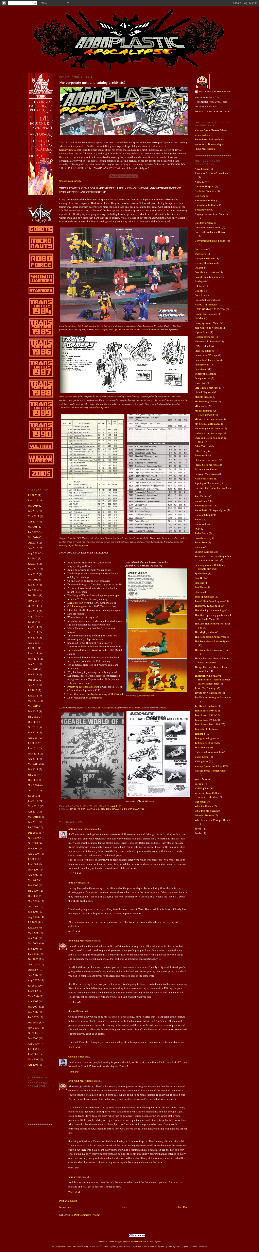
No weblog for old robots (208, 428)
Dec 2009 (33, 832)
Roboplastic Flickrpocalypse (210, 510)
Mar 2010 (33, 817)
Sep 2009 (33, 848)
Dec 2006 (33, 1022)
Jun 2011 (33, 748)
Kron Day (200, 383)
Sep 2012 (33, 685)
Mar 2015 (33, 579)
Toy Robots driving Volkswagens (213, 697)
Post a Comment (68, 1201)
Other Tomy (201, 451)
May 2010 (33, 806)
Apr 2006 (33, 1064)
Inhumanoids (202, 364)
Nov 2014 (33, 600)
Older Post (182, 1207)
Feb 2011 (33, 769)
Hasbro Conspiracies (206, 304)
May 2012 (33, 701)
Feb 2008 (33, 948)
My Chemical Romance (208, 424)
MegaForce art (75, 602)
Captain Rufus (76, 1056)
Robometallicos (203, 505)
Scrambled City (203, 538)
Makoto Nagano (203, 397)
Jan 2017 (33, 532)
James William (139, 1241)
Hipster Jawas (202, 332)
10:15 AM (75, 1002)
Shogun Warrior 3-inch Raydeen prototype (95, 595)
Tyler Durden (202, 747)
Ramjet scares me (204, 478)
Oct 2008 (33, 906)
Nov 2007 (33, 964)
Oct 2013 (33, 632)
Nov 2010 (33, 785)
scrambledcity (202, 135)
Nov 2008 (33, 901)
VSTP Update (202, 788)
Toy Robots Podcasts (206, 706)
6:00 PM (74, 1167)
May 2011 (33, 753)
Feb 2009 (33, 885)
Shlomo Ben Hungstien (81, 829)
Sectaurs (199, 547)
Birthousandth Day (205, 200)
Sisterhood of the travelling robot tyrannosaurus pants (213, 558)
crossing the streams (206, 263)
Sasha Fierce (201, 533)
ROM (198, 528)
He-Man (199, 318)
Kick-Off (113, 329)
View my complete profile (212, 111)
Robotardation (203, 515)
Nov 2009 (33, 838)
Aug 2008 (33, 917)
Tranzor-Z (200, 733)
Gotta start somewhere (207, 300)
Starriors (199, 592)
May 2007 (33, 996)
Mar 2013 (33, 669)
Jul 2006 (32, 1049)
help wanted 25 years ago (208, 327)
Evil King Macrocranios (81, 940)
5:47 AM (74, 1047)
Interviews (200, 369)
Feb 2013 (33, 674)
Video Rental (202, 757)
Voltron (199, 784)
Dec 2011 (33, 722)
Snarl (97, 329)
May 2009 (33, 869)
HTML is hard (202, 346)
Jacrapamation (202, 378)
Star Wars (200, 587)
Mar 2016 (33, 537)
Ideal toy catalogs (204, 350)
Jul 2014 (32, 621)
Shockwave (135, 329)
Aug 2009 (33, 853)
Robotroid (200, 524)
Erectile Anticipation (206, 272)
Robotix (199, 519)
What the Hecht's (204, 806)
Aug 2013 (33, 643)
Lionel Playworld (204, 392)
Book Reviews (203, 209)
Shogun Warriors (204, 551)
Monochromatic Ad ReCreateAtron (205, 412)
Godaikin (200, 295)
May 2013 (33, 658)
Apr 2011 (33, 759)
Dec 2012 (33, 679)
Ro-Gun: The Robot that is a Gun (213, 488)
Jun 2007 (33, 991)
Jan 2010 (33, 827)
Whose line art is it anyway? (82, 617)
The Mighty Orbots (205, 632)
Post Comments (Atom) (87, 1215)
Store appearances (204, 596)
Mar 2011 (33, 764)
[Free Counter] (121, 1236)
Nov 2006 (33, 1028)
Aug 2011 (33, 737)
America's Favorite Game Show (211, 173)
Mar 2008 (33, 943)
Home (124, 1207)
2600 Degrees (155, 1241)
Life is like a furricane (207, 387)
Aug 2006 (33, 1043)
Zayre (198, 828)
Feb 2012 (33, 711)
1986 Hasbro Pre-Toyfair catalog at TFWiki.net (97, 694)
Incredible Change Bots (208, 360)
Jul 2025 (32, 495)
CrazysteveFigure (204, 258)
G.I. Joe (199, 286)
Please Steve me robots (207, 464)
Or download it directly (70, 180)
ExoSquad (200, 281)
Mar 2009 (33, 880)
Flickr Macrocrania (205, 148)
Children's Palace (204, 223)
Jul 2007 (32, 985)
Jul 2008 (32, 922)
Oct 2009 (33, 843)
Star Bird (199, 583)
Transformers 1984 (205, 710)
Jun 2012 (33, 695)
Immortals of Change (206, 355)
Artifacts (199, 182)
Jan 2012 (33, 716)
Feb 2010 (33, 822)
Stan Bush (200, 578)
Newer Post (65, 1207)
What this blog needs (206, 810)
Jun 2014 (33, 627)
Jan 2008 (33, 954)
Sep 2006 (33, 1038)
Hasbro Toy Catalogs (84, 809)
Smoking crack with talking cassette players (210, 567)
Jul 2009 (32, 859)
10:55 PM (74, 873)
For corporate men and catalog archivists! (92, 82)
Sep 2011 (33, 732)
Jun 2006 (33, 1054)
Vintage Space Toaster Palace (211, 130)
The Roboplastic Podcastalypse (122, 809)
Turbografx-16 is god (206, 743)
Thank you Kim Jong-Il (207, 605)
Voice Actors (202, 779)
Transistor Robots (204, 729)
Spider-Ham (201, 573)
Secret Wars (201, 542)
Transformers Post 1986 (207, 724)
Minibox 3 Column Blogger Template (114, 1241)
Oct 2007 (33, 970)
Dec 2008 (33, 896)
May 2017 (33, 516)
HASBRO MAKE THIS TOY (210, 309)
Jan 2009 (33, 890)
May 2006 (33, 1059)
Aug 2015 (33, 553)
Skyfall (104, 329)
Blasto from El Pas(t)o (207, 205)
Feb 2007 (33, 1012)
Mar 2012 (33, 706)
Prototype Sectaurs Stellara (82, 686)
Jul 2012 (32, 690)
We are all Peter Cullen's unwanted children (208, 795)
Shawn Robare (76, 1011)
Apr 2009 (33, 875)
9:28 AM (74, 1192)
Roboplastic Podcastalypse (209, 139)
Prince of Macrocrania (207, 474)
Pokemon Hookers (205, 469)
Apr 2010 (33, 811)
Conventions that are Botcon (210, 232)
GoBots (199, 290)
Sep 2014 (33, 611)
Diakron (199, 267)
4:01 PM (74, 1071)
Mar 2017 (33, 527)
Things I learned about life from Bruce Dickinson (212, 660)
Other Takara (202, 446)
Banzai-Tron (87, 329)
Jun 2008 (33, 927)
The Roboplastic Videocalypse (211, 650)
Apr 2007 (33, 1001)
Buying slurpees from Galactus (211, 214)
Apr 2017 (33, 521)
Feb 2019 (33, 511)
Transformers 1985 (205, 715)
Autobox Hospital (204, 186)
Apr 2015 (33, 574)
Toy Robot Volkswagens (208, 692)
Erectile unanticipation (207, 277)
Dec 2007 (33, 959)
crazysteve (200, 254)
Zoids (198, 833)
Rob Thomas (202, 496)
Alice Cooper (202, 169)
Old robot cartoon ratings (208, 433)
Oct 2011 (33, 727)
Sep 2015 (33, 548)
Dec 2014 (33, 595)
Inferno (121, 329)
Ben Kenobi (201, 196)
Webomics (200, 801)
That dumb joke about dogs (210, 610)
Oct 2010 (33, 790)
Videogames (201, 761)
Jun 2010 (33, 801)
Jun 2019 (33, 500)
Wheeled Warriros (204, 815)
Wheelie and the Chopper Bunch (212, 820)
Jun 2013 (33, 653)
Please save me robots (206, 460)
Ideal (106, 203)
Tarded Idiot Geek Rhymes (209, 601)
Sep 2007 (33, 975)
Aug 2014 (33, 616)
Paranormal (201, 455)
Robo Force (201, 501)
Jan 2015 (33, 590)
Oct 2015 (33, 542)
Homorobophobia (204, 337)
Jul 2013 (32, 648)
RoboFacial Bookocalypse (209, 144)
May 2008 (33, 933)
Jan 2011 (33, 774)
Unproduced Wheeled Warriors (84, 650)
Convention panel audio (208, 227)
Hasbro (95, 203)
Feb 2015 (33, 585)
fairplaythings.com (69, 150)
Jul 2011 (32, 743)
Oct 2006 (33, 1033)
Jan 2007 (33, 1017)
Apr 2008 (33, 938)
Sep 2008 (33, 911)
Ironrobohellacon (204, 373)
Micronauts (201, 406)
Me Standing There (205, 401)
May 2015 (33, 569)
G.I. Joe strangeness (78, 606)
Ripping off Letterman (207, 483)
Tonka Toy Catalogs (206, 688)
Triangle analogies (205, 738)
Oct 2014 (33, 606)
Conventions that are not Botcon (212, 240)
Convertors (201, 249)
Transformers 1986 (205, 720)
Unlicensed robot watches (209, 752)
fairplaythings (76, 882)
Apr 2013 (33, 664)
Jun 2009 (33, 864)
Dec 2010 (33, 780)
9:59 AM (74, 931)
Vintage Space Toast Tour (209, 766)
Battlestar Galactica (205, 191)
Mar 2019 (33, 505)
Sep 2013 (33, 637)
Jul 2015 (32, 558)
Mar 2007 (33, 1006)
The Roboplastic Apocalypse (210, 636)
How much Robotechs (207, 341)
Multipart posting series (208, 419)
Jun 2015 (33, 563)
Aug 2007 (33, 980)
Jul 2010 (32, 795)
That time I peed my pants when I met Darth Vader (213, 617)
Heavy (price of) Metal (207, 323)
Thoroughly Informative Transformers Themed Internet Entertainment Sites (212, 679)
